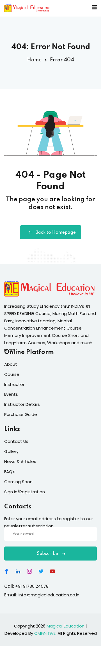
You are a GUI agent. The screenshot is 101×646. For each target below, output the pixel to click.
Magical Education (65, 626)
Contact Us (16, 441)
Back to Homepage (55, 232)
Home (34, 59)
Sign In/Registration (24, 492)
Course (11, 374)
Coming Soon (18, 482)
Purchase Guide (20, 414)
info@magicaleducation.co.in (49, 595)
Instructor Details (22, 404)
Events (11, 394)
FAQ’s (9, 471)
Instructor (14, 384)
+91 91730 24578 (32, 586)
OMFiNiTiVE (45, 633)
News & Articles (20, 461)
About (10, 364)
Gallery (11, 451)
